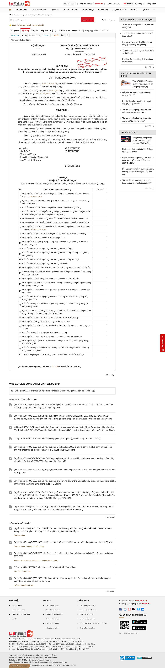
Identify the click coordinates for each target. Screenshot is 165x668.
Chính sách (30, 585)
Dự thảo (54, 10)
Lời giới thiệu (17, 605)
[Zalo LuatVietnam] (125, 609)
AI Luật (134, 10)
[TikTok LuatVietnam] (133, 609)
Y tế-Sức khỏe (19, 535)
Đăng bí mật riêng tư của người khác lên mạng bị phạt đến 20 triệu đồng (142, 140)
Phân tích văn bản (53, 610)
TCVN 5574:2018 (34, 196)
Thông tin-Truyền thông (35, 546)
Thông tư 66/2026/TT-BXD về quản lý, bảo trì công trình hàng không (44, 567)
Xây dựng (17, 571)
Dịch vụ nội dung (52, 623)
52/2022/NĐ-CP (49, 84)
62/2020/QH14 (43, 93)
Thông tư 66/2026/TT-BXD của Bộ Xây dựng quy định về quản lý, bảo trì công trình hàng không (57, 438)
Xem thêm (110, 517)
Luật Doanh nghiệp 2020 (35, 665)
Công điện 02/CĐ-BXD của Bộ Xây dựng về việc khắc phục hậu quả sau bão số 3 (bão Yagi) (55, 391)
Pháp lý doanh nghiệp (54, 614)
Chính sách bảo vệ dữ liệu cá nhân (93, 623)
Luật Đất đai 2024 (53, 665)
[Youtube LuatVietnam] (129, 609)
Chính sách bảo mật (88, 619)
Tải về (55, 366)
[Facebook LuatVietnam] (120, 609)
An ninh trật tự (19, 560)
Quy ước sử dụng (86, 614)
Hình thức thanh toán (88, 610)
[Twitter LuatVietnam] (138, 609)
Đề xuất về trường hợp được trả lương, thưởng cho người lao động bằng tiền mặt (138, 171)
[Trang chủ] (10, 9)
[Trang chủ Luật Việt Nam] (19, 3)
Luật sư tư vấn (119, 10)
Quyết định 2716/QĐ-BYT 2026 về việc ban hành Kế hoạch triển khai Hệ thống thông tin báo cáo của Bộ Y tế (63, 542)
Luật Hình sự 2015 (69, 665)
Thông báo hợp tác (87, 628)
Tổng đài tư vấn (52, 628)
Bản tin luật (103, 10)
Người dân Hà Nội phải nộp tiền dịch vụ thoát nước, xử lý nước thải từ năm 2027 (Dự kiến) (138, 160)
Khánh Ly (110, 375)
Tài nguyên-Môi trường (48, 560)
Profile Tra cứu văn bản (21, 614)
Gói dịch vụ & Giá (113, 4)
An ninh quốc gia (32, 560)
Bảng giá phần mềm (88, 605)
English (130, 4)
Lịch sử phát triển (18, 610)
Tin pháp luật (88, 10)
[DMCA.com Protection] (144, 659)
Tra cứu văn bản (39, 10)
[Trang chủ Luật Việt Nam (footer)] (21, 636)
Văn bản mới (21, 10)
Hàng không (27, 571)
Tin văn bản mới (70, 10)
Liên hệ (14, 619)
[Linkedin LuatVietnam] (142, 609)
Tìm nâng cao (110, 20)
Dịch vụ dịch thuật (52, 619)
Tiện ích (145, 10)
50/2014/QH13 (53, 91)
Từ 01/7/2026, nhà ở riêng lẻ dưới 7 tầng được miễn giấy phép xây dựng (143, 84)
